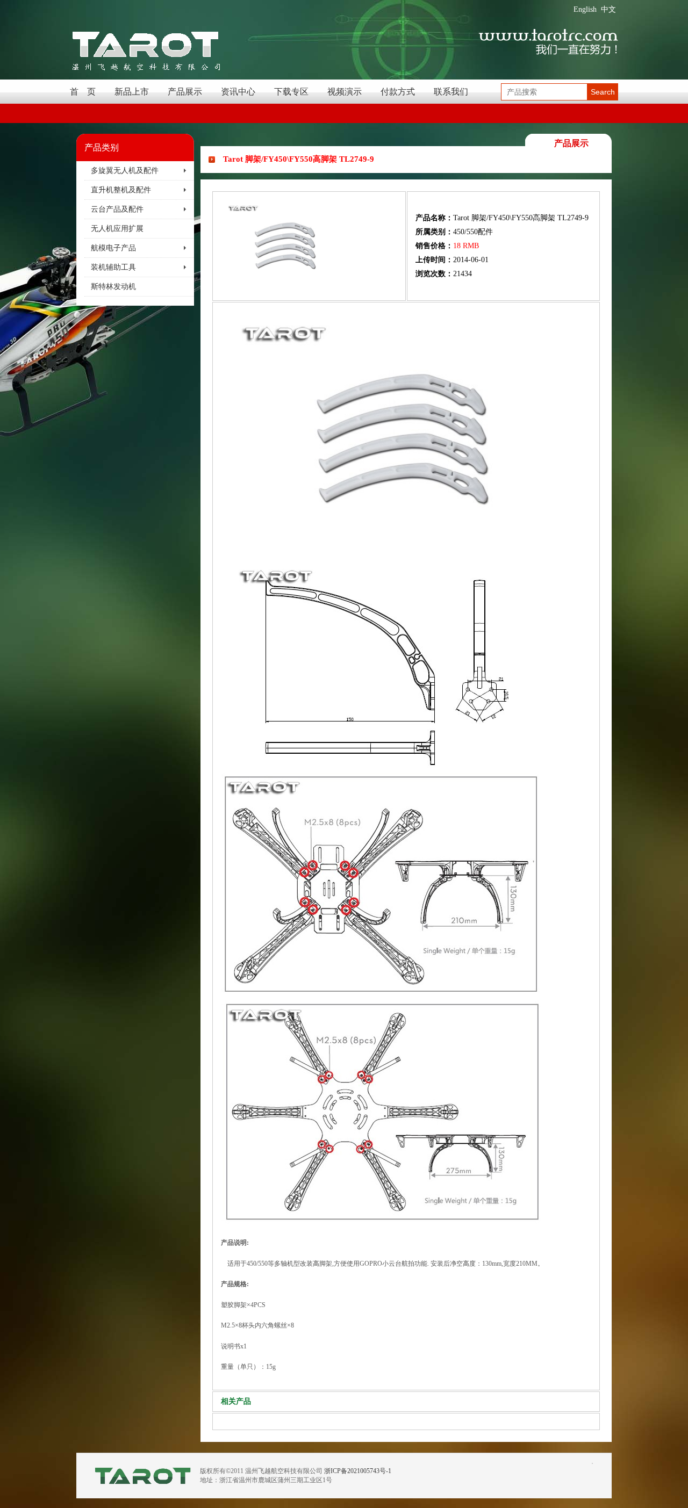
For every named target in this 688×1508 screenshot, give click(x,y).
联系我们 (451, 91)
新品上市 (131, 91)
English (585, 9)
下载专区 (291, 91)
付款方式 (398, 91)
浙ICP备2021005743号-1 (357, 1471)
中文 (608, 9)
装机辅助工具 (113, 267)
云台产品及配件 (117, 209)
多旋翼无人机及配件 (125, 171)
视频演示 (344, 91)
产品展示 (185, 91)
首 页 (83, 91)
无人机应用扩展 (117, 229)
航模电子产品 (113, 248)
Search (603, 92)
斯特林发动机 (113, 287)
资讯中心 (238, 91)
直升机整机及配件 (121, 190)
